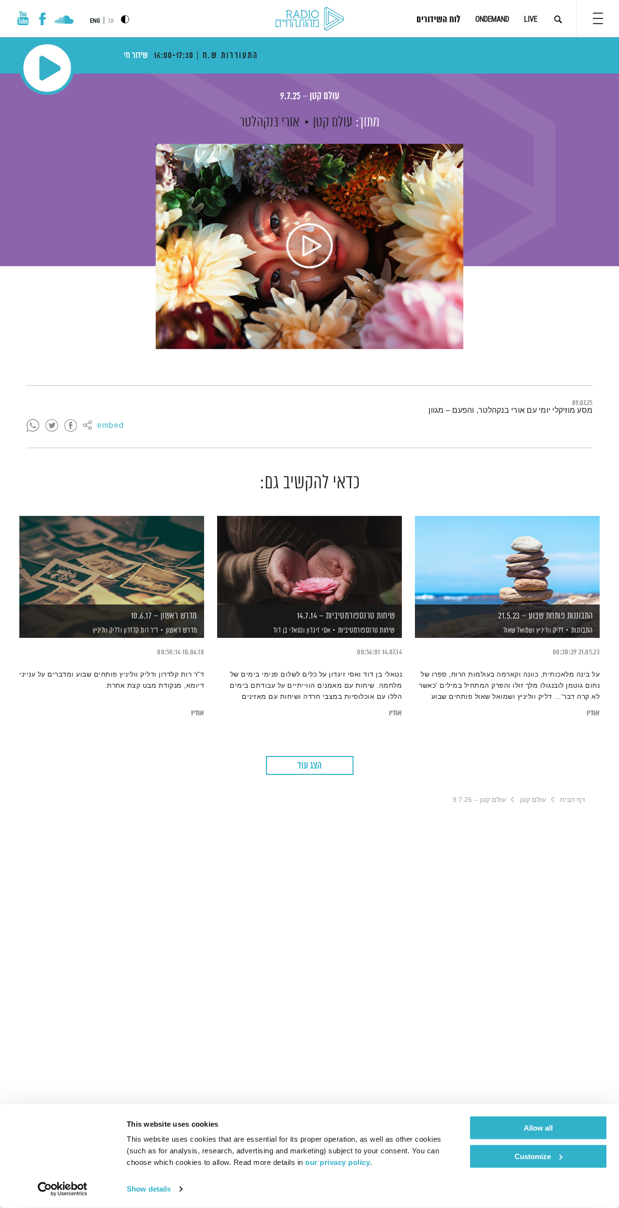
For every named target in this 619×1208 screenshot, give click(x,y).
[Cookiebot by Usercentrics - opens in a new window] (62, 1189)
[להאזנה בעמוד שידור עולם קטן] (309, 246)
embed (110, 426)
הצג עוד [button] (309, 765)
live (530, 19)
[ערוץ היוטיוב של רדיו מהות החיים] (23, 18)
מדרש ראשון (181, 630)
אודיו (593, 713)
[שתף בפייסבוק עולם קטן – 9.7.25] (70, 426)
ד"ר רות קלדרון (140, 630)
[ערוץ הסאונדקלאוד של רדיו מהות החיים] (64, 20)
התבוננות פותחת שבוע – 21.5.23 (545, 616)
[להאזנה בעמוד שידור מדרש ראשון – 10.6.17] (111, 560)
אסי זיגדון (318, 630)
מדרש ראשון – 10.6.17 (164, 616)
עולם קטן (333, 122)
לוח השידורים (438, 20)
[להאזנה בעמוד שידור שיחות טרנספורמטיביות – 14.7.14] (309, 560)
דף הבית (572, 799)
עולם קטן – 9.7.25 (309, 97)
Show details (149, 1189)
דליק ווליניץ (549, 630)
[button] (598, 18)
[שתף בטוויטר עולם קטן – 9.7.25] (51, 426)
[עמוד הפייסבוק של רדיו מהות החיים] (42, 19)
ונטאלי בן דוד (288, 630)
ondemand (492, 19)
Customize (533, 1156)
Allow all (538, 1128)
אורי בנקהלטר (269, 122)
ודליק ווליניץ (106, 630)
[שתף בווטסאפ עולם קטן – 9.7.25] (33, 426)
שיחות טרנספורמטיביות (366, 630)
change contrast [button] (125, 19)
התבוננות (582, 630)
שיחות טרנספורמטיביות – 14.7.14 (346, 616)
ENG (95, 20)
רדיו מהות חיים (309, 19)
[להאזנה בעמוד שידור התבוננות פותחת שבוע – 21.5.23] (507, 560)
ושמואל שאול (517, 630)
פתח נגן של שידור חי (47, 68)
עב (111, 21)
